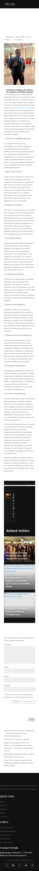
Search (31, 719)
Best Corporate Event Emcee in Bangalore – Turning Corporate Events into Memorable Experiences (19, 733)
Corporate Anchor (6, 828)
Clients (2, 813)
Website (7, 685)
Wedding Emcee (6, 835)
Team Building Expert (7, 831)
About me (3, 805)
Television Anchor (6, 843)
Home (2, 802)
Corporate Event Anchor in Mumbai (17, 739)
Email (6, 676)
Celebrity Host (5, 839)
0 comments (19, 40)
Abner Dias (9, 37)
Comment (8, 645)
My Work (3, 809)
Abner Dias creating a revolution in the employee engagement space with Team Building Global (18, 763)
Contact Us (4, 817)
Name (6, 667)
